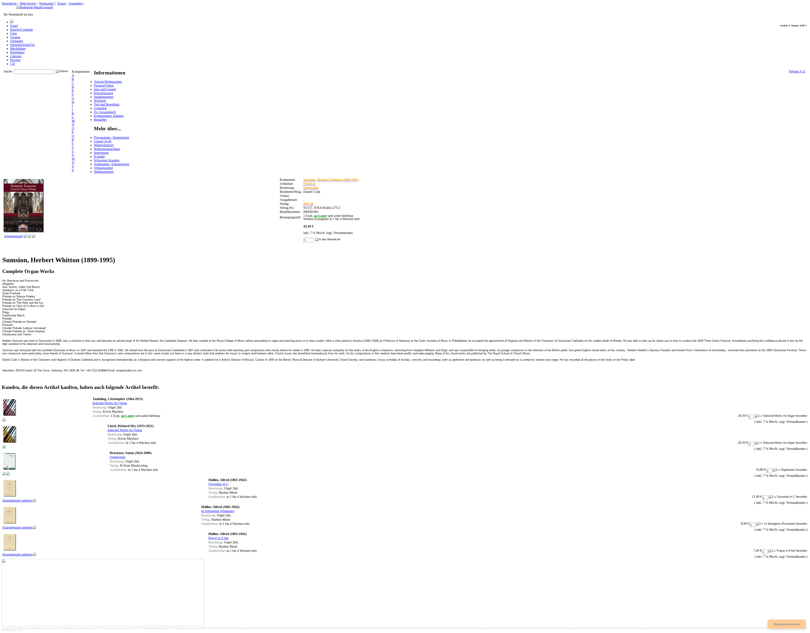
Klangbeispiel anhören (17, 500)
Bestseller (100, 119)
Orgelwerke (118, 457)
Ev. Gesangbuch (105, 112)
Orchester (16, 41)
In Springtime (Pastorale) (217, 511)
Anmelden (75, 3)
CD (12, 64)
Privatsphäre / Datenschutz (111, 137)
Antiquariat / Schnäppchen (111, 164)
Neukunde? (46, 3)
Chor (13, 33)
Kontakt (99, 156)
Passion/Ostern (104, 85)
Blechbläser (18, 48)
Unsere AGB (102, 141)
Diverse (15, 60)
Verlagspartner (103, 168)
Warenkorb (9, 3)
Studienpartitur (103, 97)
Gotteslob (100, 108)
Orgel (14, 26)
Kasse (62, 3)
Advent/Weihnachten (108, 81)
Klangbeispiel (13, 236)
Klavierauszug (103, 93)
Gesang (15, 37)
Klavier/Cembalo (21, 29)
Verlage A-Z (797, 71)
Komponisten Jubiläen (109, 116)
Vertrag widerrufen (787, 624)
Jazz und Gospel (105, 89)
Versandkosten (343, 233)
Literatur (16, 56)
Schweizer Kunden (106, 160)
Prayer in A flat (218, 538)
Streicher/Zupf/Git (22, 45)
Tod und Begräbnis (106, 104)
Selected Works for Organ (109, 403)
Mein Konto (28, 3)
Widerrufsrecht (103, 145)
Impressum (101, 153)
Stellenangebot (103, 171)
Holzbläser (17, 52)
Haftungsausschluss (107, 149)
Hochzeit (100, 100)
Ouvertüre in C (218, 484)
